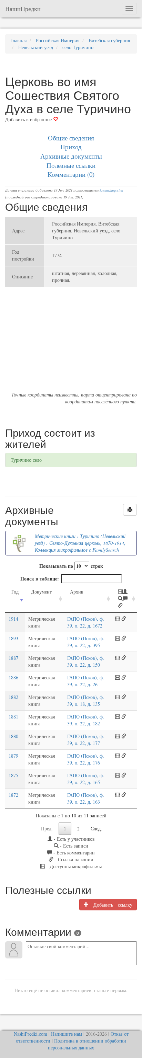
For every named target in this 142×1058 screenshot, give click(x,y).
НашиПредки (23, 8)
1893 (13, 638)
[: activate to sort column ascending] (124, 599)
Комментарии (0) (71, 174)
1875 (13, 775)
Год (15, 591)
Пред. (47, 828)
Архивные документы (71, 156)
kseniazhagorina (111, 190)
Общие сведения (71, 138)
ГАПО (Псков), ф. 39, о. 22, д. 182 (85, 720)
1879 (13, 755)
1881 (13, 716)
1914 (13, 619)
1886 (13, 677)
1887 (13, 658)
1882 (13, 697)
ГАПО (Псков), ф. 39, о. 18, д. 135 (85, 700)
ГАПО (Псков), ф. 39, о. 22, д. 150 (85, 661)
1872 (13, 795)
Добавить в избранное (29, 119)
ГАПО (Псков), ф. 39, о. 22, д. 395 (85, 641)
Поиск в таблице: (39, 578)
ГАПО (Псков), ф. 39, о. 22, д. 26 (85, 681)
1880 (13, 736)
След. (96, 828)
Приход (71, 146)
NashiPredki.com (30, 1034)
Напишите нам (66, 1034)
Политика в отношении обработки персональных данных (87, 1044)
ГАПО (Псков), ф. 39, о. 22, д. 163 (85, 798)
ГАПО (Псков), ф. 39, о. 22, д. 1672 (85, 622)
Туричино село (26, 460)
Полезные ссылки (71, 165)
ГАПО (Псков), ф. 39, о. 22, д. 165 (85, 778)
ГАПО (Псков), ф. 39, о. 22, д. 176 (85, 759)
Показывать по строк (71, 566)
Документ (41, 591)
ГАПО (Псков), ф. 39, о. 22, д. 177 (85, 739)
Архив (76, 591)
